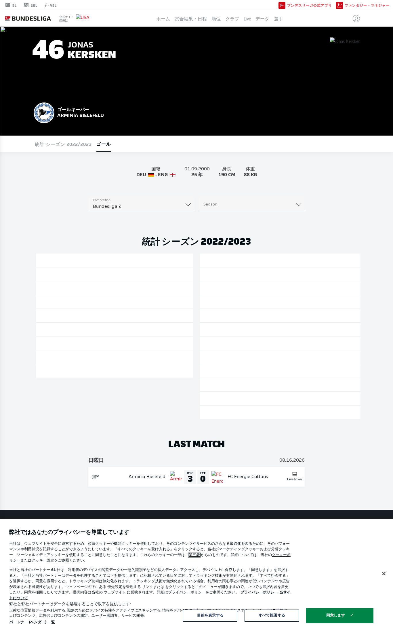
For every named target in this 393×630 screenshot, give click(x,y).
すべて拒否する (272, 615)
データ (262, 18)
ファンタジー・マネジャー (367, 5)
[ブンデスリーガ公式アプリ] (281, 5)
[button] (354, 18)
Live (247, 18)
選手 (278, 18)
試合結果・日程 (191, 18)
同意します (335, 615)
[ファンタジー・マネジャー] (339, 5)
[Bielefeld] (44, 112)
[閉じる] (383, 573)
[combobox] (141, 206)
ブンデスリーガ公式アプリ (309, 5)
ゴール (103, 143)
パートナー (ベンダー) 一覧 (32, 622)
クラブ (232, 18)
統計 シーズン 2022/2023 (63, 144)
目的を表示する (210, 615)
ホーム (163, 18)
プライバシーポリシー (259, 592)
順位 (216, 18)
